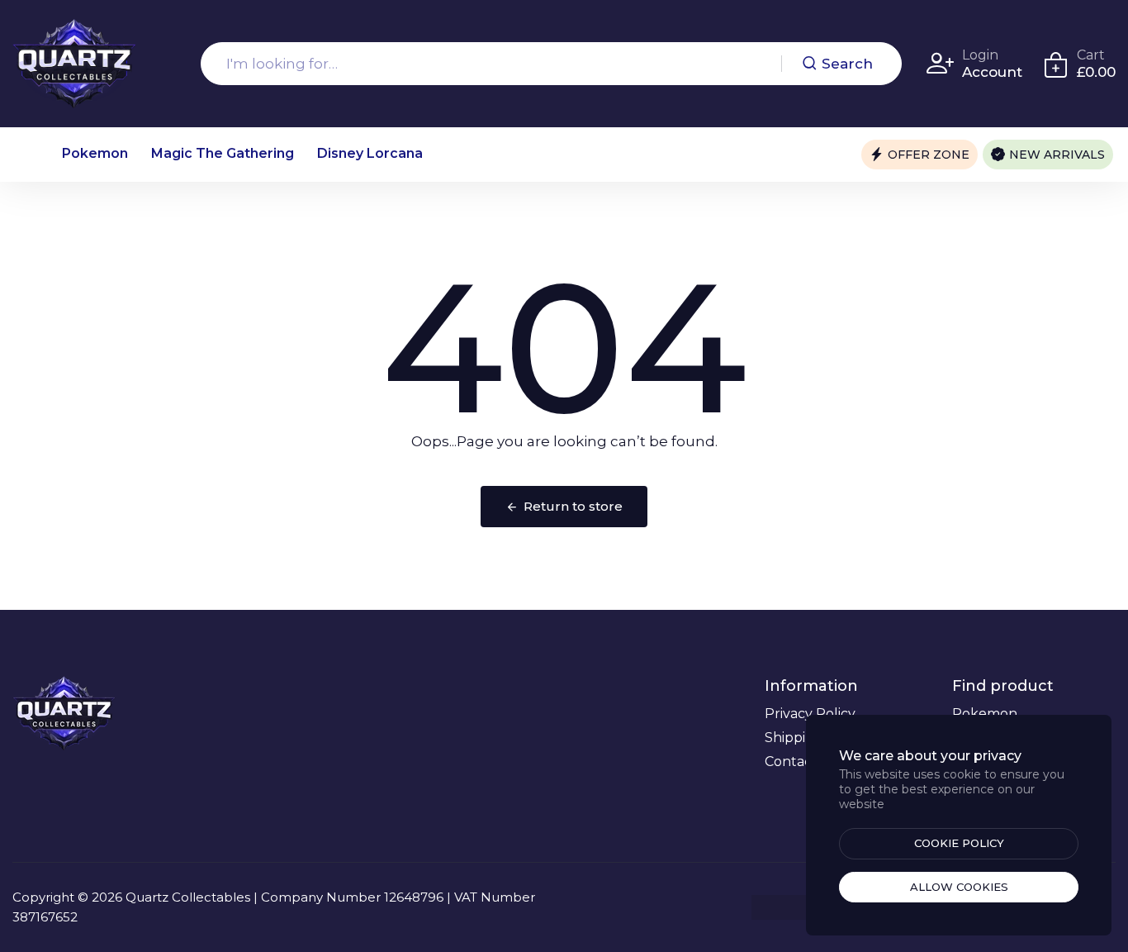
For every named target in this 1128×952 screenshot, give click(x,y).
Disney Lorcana (370, 153)
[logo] (74, 63)
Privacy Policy (810, 713)
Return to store (573, 506)
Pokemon (95, 153)
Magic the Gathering (222, 153)
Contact (791, 761)
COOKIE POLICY (959, 843)
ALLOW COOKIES (959, 886)
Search (847, 63)
